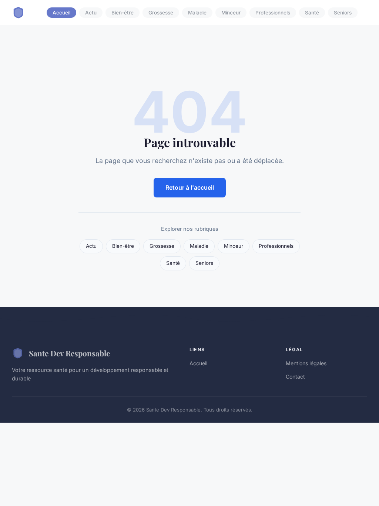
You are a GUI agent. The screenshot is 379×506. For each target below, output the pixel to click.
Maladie (197, 13)
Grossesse (160, 13)
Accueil (61, 13)
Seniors (343, 13)
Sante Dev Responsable (69, 353)
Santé (312, 13)
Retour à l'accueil (189, 187)
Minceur (231, 13)
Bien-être (122, 13)
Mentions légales (306, 363)
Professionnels (272, 13)
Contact (295, 376)
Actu (91, 13)
